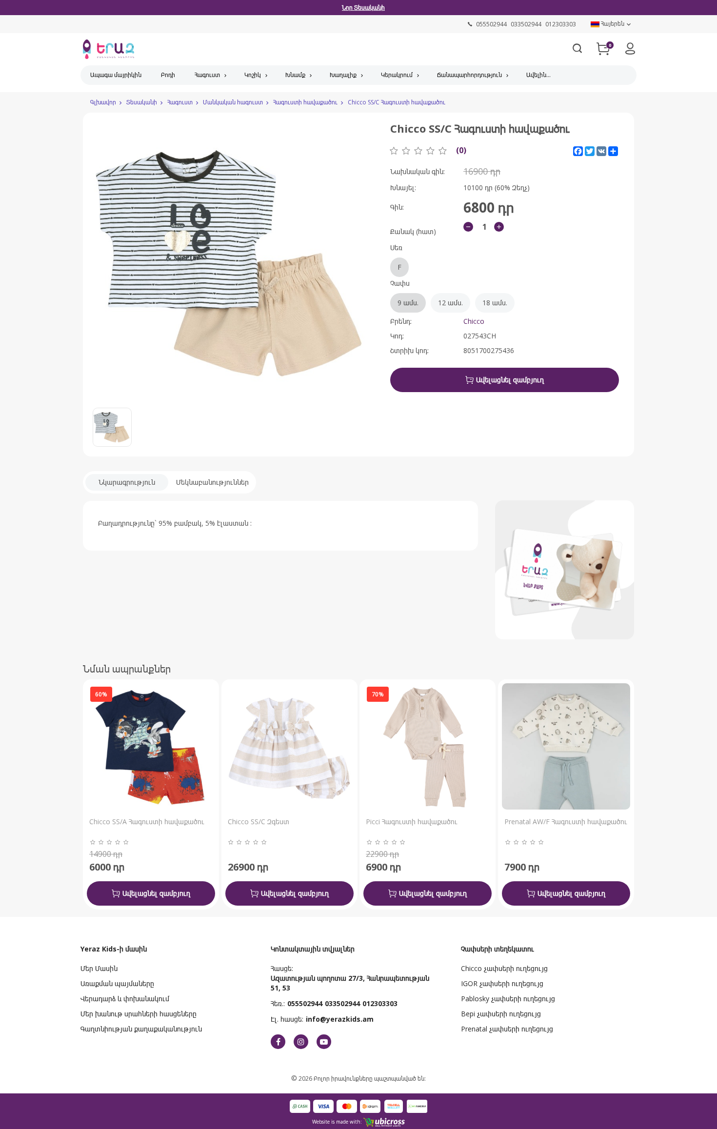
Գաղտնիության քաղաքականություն (141, 1028)
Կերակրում (397, 75)
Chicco (473, 321)
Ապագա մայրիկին (115, 75)
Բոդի (168, 75)
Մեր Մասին (99, 968)
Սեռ (396, 257)
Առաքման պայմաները (117, 983)
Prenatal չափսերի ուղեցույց (507, 1028)
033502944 (342, 1003)
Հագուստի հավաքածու (305, 102)
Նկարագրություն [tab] (127, 482)
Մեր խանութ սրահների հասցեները (138, 1013)
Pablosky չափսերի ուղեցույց (508, 998)
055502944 (304, 1003)
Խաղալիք (343, 75)
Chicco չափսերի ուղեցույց (504, 968)
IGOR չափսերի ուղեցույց (502, 983)
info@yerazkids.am (340, 1019)
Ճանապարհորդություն (469, 75)
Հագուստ (207, 75)
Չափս (448, 292)
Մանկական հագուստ (233, 102)
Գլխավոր (103, 102)
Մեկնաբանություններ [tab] (212, 482)
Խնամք (295, 75)
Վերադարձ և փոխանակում (124, 998)
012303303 (380, 1003)
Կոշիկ (252, 75)
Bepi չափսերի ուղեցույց (501, 1013)
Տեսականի (141, 102)
